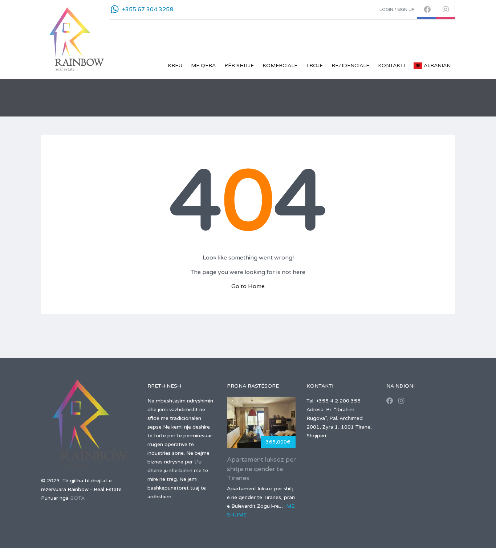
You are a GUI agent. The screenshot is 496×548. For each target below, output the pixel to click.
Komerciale (280, 65)
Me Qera (203, 65)
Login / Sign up (396, 9)
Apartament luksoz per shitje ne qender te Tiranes (261, 468)
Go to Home (248, 286)
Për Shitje (239, 65)
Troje (314, 65)
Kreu (175, 65)
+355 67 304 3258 (147, 9)
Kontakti (391, 65)
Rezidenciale (350, 65)
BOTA (77, 498)
